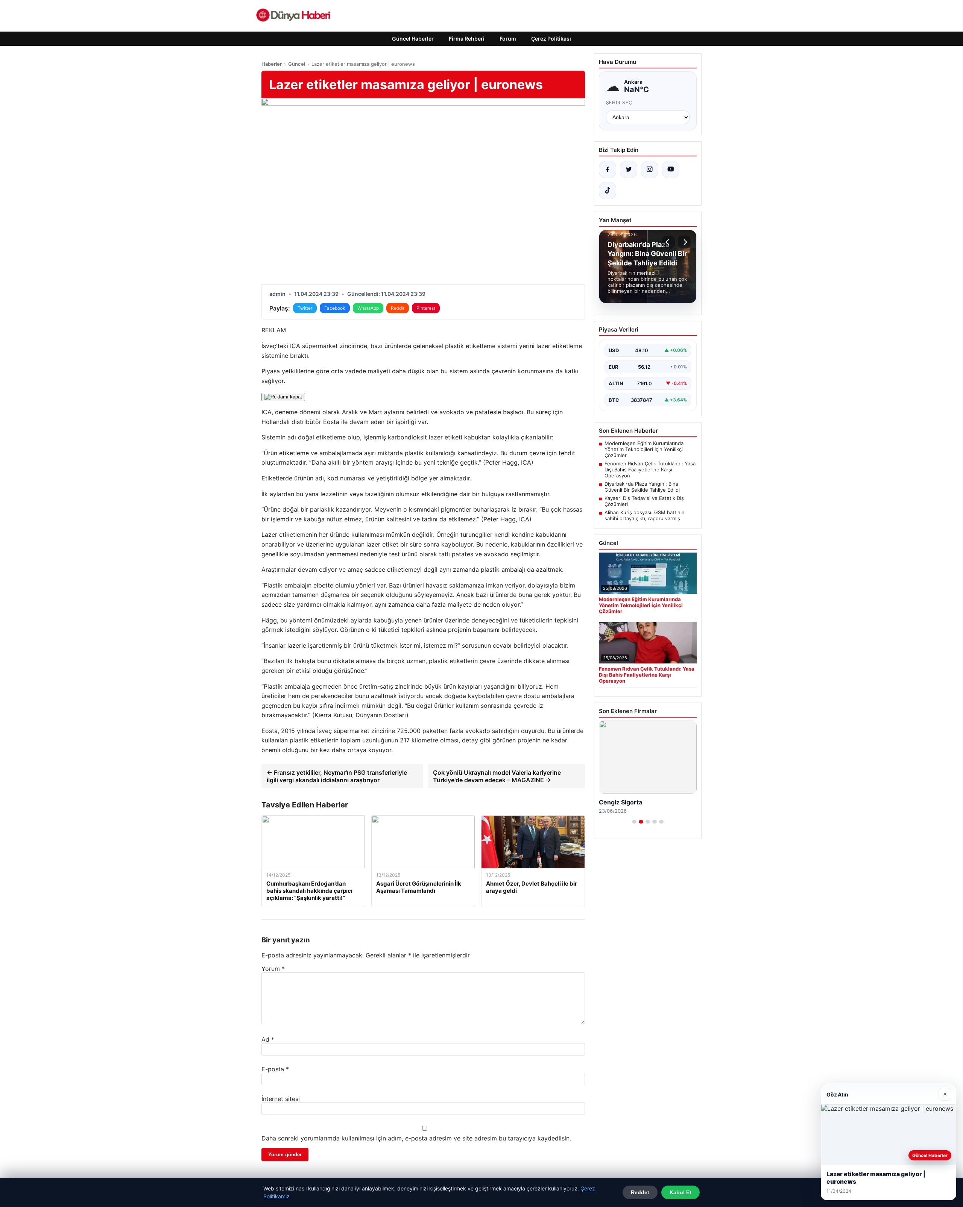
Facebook (334, 308)
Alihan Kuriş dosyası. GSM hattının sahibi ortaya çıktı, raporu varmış (645, 515)
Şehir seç (619, 102)
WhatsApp (368, 308)
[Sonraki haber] (684, 242)
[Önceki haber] (668, 242)
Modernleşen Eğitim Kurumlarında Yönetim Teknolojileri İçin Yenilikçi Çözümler (644, 449)
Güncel (296, 64)
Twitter (305, 308)
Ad (267, 1039)
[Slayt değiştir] (634, 822)
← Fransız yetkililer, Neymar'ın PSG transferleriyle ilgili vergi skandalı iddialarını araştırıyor (337, 776)
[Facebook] (607, 169)
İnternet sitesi (280, 1099)
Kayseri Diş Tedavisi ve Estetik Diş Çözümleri (644, 501)
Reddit (397, 308)
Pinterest (425, 308)
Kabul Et (680, 1192)
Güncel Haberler (413, 38)
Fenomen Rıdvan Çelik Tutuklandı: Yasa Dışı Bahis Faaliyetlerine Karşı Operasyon (650, 469)
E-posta (275, 1069)
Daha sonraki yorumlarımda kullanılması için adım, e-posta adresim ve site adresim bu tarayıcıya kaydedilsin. (416, 1138)
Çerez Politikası (551, 38)
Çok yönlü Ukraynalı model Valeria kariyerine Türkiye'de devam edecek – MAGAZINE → (497, 776)
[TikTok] (607, 190)
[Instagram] (649, 169)
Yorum (273, 968)
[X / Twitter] (628, 169)
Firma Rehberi (467, 38)
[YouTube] (670, 169)
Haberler (271, 64)
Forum (508, 38)
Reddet (640, 1192)
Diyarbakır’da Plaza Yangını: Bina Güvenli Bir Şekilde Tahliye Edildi (642, 487)
